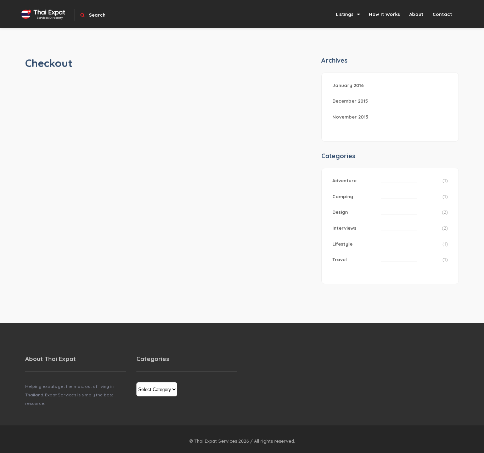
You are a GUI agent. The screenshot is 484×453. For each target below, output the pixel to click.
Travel (339, 259)
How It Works (384, 14)
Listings (345, 14)
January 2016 (348, 85)
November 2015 (350, 117)
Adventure (344, 180)
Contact (442, 14)
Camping (342, 196)
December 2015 (350, 101)
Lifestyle (342, 244)
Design (340, 212)
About (416, 14)
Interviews (344, 228)
